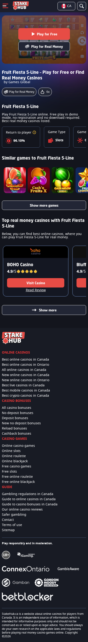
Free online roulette (17, 476)
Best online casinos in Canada (25, 359)
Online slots (11, 451)
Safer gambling (14, 514)
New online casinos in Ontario (25, 380)
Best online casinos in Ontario (25, 364)
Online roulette (14, 456)
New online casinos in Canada (25, 375)
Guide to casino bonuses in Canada (29, 504)
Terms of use (12, 525)
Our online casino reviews (22, 509)
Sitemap (8, 530)
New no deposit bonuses (21, 423)
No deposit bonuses (17, 413)
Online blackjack (15, 461)
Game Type (56, 132)
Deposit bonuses (15, 418)
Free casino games (16, 466)
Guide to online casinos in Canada (29, 499)
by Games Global (17, 82)
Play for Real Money (47, 46)
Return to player (19, 132)
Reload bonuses (14, 428)
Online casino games (18, 446)
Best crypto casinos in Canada (25, 395)
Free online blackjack (18, 482)
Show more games (44, 205)
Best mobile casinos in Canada (26, 390)
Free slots (9, 471)
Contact (8, 520)
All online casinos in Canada (24, 370)
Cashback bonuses (16, 433)
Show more (48, 310)
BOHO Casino (20, 264)
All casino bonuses (16, 408)
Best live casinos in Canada (23, 385)
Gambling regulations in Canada (27, 494)
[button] (34, 132)
